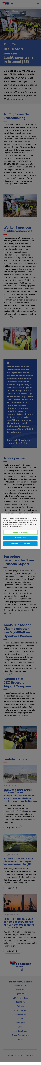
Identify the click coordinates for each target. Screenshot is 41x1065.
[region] (20, 531)
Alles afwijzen (20, 538)
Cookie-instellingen (20, 532)
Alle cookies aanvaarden (20, 543)
